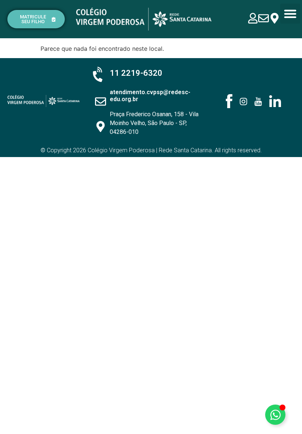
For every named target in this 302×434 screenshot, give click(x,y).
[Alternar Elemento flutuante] (275, 415)
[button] (290, 14)
